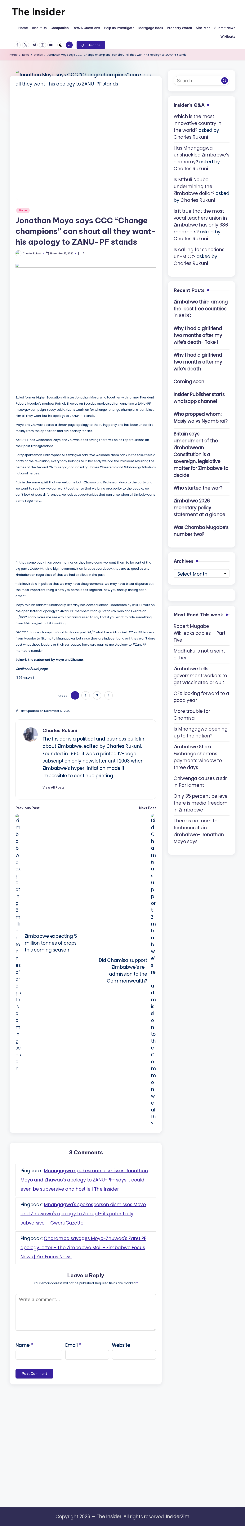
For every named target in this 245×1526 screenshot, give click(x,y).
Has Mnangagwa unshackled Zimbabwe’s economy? (201, 155)
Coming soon (189, 381)
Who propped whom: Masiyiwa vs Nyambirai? (201, 417)
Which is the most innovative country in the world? (197, 123)
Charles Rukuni (59, 730)
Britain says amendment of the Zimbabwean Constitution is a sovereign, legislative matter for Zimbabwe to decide (201, 454)
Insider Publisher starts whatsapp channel (199, 397)
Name (24, 1345)
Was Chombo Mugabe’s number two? (201, 530)
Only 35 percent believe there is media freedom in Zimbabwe (201, 803)
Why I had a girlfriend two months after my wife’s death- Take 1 (198, 335)
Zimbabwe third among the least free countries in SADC (201, 309)
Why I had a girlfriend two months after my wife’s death (198, 362)
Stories (23, 210)
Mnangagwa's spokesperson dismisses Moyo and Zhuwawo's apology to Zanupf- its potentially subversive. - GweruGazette (83, 1213)
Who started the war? (198, 488)
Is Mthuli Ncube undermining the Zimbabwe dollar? (194, 187)
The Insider (38, 12)
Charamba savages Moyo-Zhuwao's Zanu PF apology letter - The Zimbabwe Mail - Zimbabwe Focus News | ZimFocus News (83, 1247)
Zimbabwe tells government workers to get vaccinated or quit (200, 676)
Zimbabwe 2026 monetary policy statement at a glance (199, 508)
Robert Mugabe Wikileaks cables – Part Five (199, 633)
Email (73, 1345)
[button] (91, 45)
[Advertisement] (44, 531)
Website (121, 1345)
